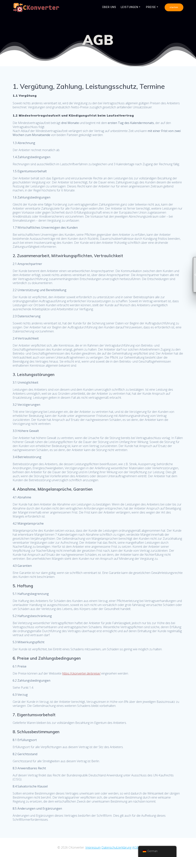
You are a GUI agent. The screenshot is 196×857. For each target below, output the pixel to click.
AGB (135, 847)
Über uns (109, 7)
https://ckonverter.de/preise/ (81, 673)
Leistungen (129, 7)
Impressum (93, 847)
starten (174, 7)
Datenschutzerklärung (116, 847)
